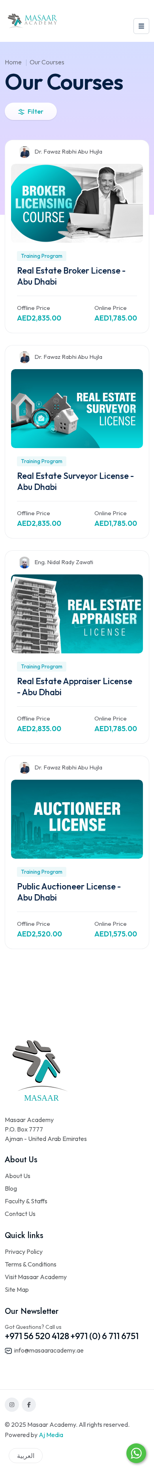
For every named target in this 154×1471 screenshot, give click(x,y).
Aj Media (51, 1435)
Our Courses (47, 62)
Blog (11, 1188)
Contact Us (20, 1214)
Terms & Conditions (30, 1264)
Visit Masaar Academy (36, 1277)
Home (13, 62)
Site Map (17, 1289)
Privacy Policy (24, 1251)
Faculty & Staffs (26, 1201)
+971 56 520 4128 (37, 1336)
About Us (17, 1176)
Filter (35, 111)
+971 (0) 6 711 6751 (104, 1336)
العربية (25, 1456)
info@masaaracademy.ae (48, 1350)
